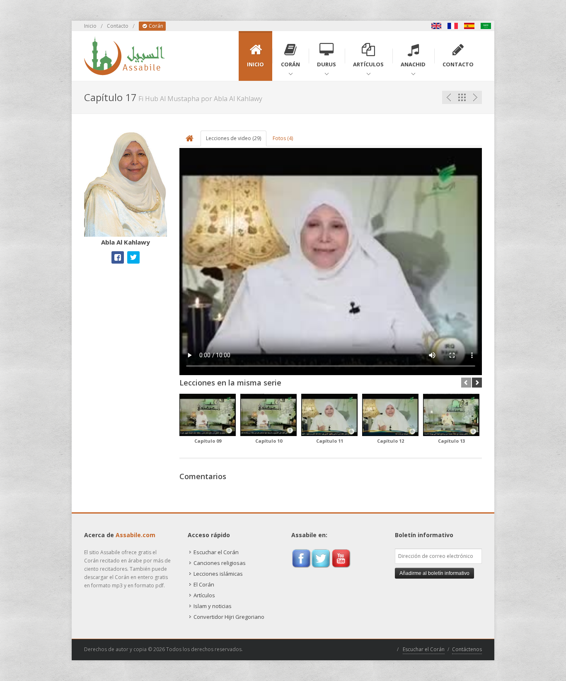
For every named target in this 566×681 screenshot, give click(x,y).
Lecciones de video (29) (233, 138)
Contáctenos (467, 649)
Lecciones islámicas (218, 573)
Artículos (204, 595)
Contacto (117, 25)
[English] (436, 26)
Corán (155, 25)
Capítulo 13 (451, 441)
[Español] (469, 26)
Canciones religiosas (220, 563)
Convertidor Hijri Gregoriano (229, 616)
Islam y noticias (213, 606)
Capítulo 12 (390, 441)
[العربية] (486, 26)
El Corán (204, 584)
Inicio (90, 25)
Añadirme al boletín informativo (434, 573)
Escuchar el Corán (216, 552)
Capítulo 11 (329, 441)
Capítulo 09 (207, 441)
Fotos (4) (283, 138)
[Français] (453, 26)
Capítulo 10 (268, 441)
